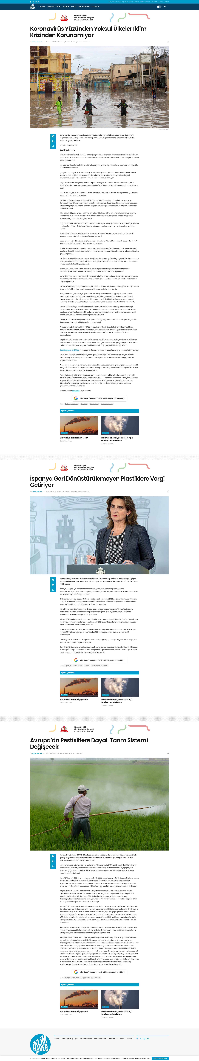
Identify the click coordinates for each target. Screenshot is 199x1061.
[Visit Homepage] (32, 6)
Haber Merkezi (37, 42)
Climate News (83, 7)
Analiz (73, 7)
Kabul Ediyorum (160, 1058)
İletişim (167, 2)
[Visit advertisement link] (99, 19)
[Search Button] (165, 7)
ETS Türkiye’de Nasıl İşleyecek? (74, 438)
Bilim (59, 7)
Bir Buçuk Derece (134, 2)
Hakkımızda (154, 2)
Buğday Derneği (87, 978)
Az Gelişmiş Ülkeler (71, 404)
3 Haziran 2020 (51, 42)
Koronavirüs (94, 404)
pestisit (97, 978)
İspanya (68, 666)
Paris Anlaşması (107, 404)
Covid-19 (84, 404)
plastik (87, 666)
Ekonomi (50, 7)
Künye (161, 2)
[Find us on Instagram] (36, 2)
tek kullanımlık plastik (99, 666)
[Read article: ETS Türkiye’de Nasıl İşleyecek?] (79, 425)
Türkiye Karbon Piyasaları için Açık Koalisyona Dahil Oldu (116, 439)
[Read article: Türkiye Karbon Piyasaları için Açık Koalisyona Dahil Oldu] (120, 425)
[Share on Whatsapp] (53, 146)
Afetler (66, 7)
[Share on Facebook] (53, 136)
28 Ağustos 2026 (66, 441)
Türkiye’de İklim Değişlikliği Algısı (118, 2)
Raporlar (95, 7)
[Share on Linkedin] (53, 141)
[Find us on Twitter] (33, 2)
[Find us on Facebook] (30, 2)
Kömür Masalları (145, 2)
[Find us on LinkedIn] (38, 2)
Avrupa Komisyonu (72, 978)
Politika (42, 7)
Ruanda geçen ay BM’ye (69, 350)
